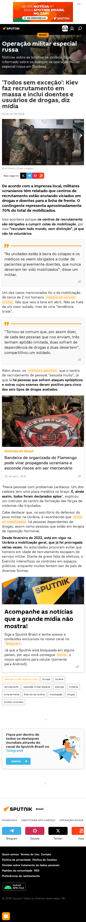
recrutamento (11, 686)
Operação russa (71, 820)
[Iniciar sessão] (72, 28)
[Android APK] (14, 887)
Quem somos (10, 854)
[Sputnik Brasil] (12, 30)
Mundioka (9, 820)
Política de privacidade (16, 860)
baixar (62, 654)
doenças (59, 686)
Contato (46, 854)
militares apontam (42, 370)
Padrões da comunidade (17, 870)
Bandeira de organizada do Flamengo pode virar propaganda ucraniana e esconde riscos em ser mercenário (40, 463)
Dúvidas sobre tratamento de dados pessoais (30, 865)
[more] (79, 282)
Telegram (12, 643)
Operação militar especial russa (21, 679)
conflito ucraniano (13, 701)
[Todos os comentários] (6, 916)
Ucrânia (59, 679)
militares (73, 686)
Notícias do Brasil (19, 451)
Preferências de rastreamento (21, 876)
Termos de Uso (29, 854)
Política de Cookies (44, 860)
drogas (71, 694)
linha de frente (11, 694)
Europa (46, 679)
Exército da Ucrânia (34, 694)
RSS (36, 870)
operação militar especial (36, 686)
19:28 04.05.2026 (13, 114)
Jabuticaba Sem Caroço (38, 820)
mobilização (56, 694)
